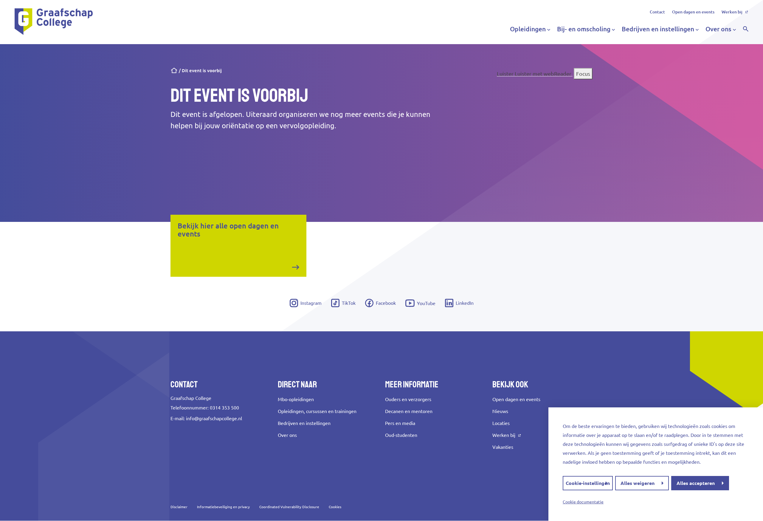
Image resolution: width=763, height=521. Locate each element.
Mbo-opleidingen (296, 399)
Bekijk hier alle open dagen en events (228, 230)
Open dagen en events (693, 12)
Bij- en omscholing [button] (583, 29)
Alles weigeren (638, 483)
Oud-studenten (401, 435)
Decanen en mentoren (408, 411)
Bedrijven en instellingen (304, 423)
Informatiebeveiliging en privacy (223, 507)
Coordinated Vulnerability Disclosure (289, 507)
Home (174, 70)
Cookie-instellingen (588, 483)
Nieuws (500, 411)
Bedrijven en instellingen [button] (658, 29)
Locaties (501, 423)
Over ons (287, 435)
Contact (657, 12)
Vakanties (502, 447)
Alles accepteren (696, 483)
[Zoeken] (746, 29)
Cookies (335, 507)
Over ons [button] (718, 29)
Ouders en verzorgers (408, 399)
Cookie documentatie (583, 502)
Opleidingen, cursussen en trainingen (317, 411)
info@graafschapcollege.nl (214, 418)
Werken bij (732, 12)
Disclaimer (178, 507)
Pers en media (400, 423)
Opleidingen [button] (528, 29)
